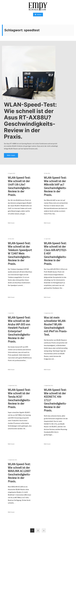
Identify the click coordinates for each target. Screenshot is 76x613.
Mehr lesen (11, 155)
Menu (39, 14)
